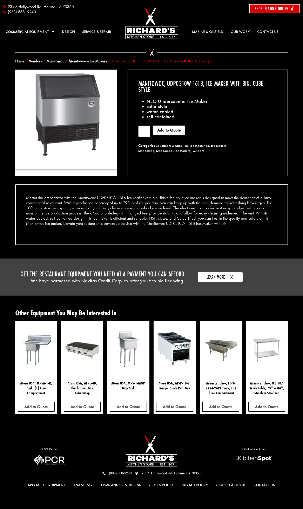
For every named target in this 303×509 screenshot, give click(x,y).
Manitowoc (55, 61)
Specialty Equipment (46, 485)
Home (20, 61)
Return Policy (161, 485)
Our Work (240, 31)
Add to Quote (169, 130)
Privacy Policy (194, 485)
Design (68, 31)
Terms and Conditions (120, 485)
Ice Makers (219, 145)
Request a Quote (230, 485)
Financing (82, 485)
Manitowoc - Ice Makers (88, 61)
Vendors (35, 61)
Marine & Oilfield (207, 31)
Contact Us (267, 31)
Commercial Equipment (27, 31)
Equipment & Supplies (172, 145)
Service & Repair (96, 31)
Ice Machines (199, 145)
